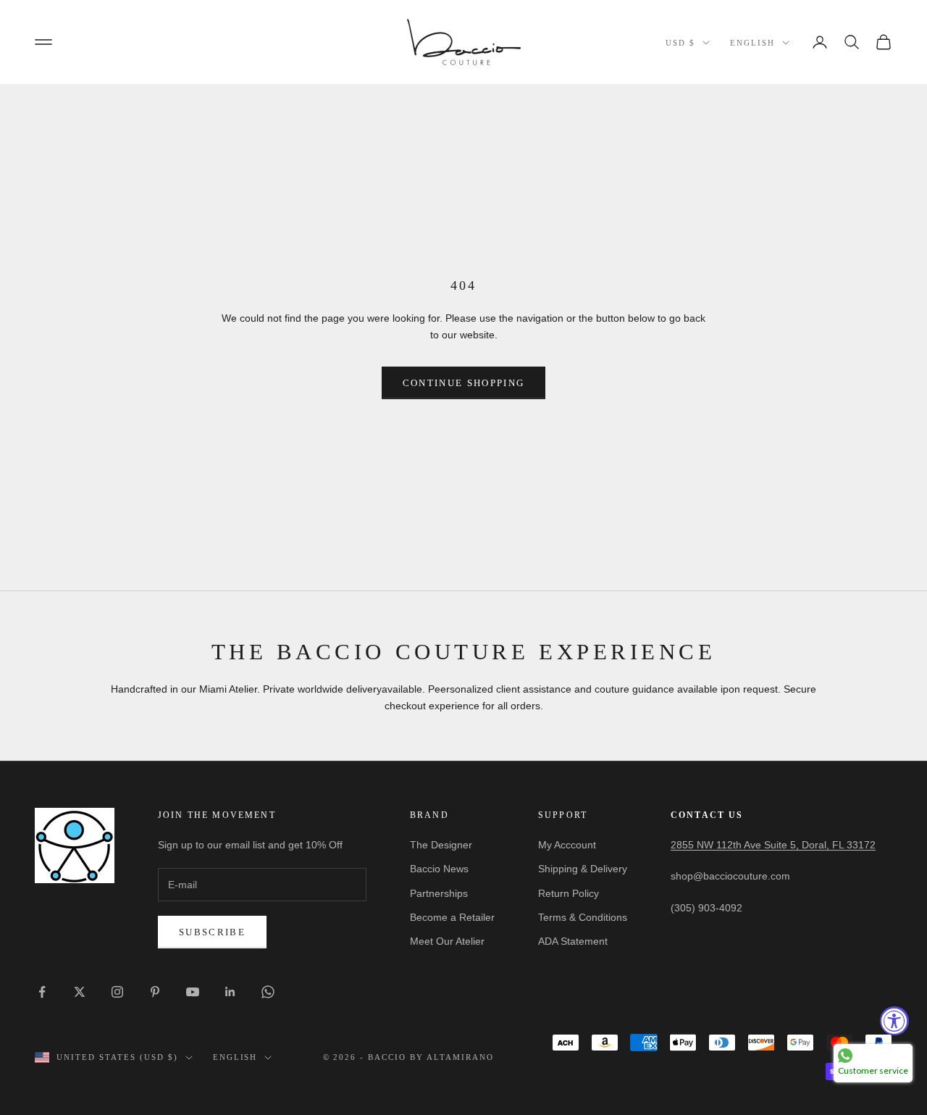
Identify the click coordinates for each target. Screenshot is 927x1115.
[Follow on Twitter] (79, 992)
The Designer (441, 845)
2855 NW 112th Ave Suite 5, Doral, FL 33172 (773, 845)
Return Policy (568, 893)
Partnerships (439, 893)
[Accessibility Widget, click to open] (894, 1020)
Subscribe (212, 932)
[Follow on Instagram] (117, 992)
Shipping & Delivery (582, 868)
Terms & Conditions (582, 917)
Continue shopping (464, 382)
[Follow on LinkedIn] (230, 992)
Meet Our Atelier (447, 941)
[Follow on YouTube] (192, 992)
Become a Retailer (452, 917)
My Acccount (567, 845)
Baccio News (439, 868)
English (752, 42)
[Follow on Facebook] (42, 992)
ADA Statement (573, 941)
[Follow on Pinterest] (155, 992)
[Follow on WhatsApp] (268, 992)
